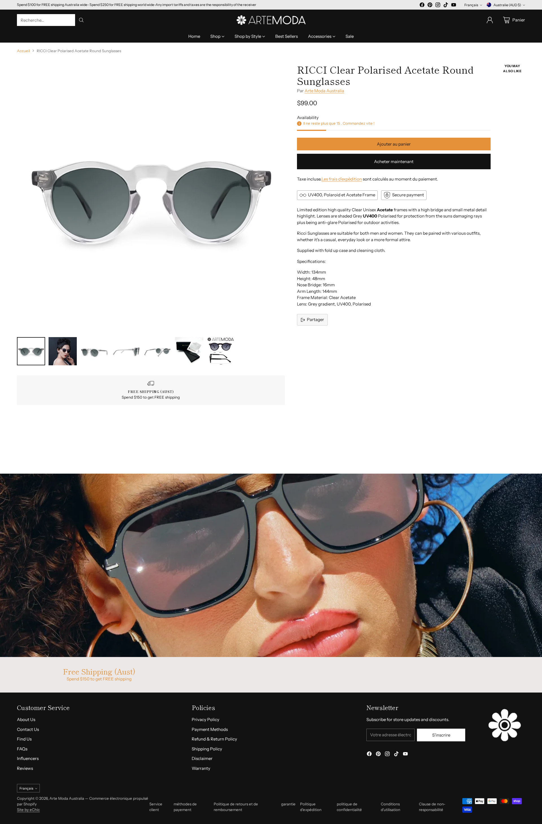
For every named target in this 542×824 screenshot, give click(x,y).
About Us (26, 719)
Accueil (23, 51)
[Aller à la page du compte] (489, 20)
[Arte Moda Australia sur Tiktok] (446, 6)
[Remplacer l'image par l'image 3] (94, 351)
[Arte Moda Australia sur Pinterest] (430, 6)
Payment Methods (210, 729)
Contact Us (28, 729)
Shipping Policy (207, 749)
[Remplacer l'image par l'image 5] (157, 351)
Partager (315, 319)
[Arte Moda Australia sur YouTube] (453, 6)
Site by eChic (28, 809)
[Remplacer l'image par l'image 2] (63, 351)
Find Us (24, 739)
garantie (288, 804)
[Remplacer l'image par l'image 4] (126, 351)
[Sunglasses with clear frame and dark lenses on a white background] (151, 197)
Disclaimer (202, 758)
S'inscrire (441, 735)
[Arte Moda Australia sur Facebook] (422, 6)
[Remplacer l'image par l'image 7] (221, 351)
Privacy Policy (205, 719)
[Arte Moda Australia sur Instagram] (438, 6)
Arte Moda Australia (324, 90)
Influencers (28, 758)
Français (471, 5)
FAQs (22, 749)
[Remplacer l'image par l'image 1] (31, 351)
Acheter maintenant (394, 161)
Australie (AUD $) (507, 5)
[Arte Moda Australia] (271, 20)
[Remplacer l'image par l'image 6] (189, 351)
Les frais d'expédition (342, 179)
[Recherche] (81, 20)
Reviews (25, 768)
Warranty (201, 768)
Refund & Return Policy (214, 739)
